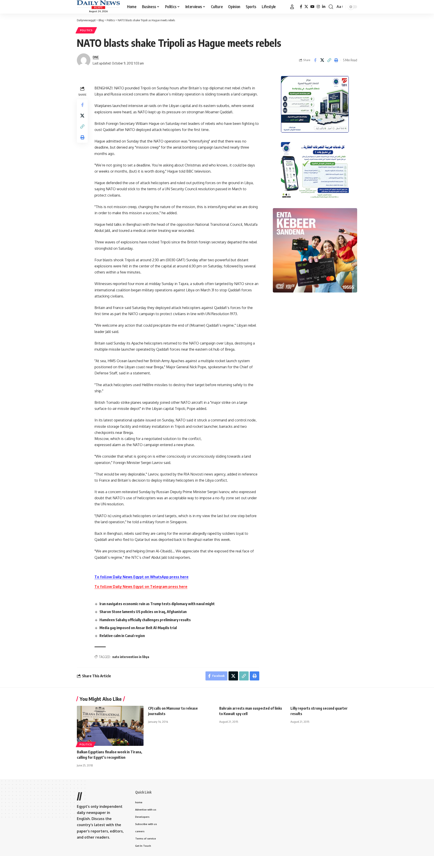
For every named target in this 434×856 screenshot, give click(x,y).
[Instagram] (318, 7)
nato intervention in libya (130, 657)
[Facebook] (301, 7)
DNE (96, 57)
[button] (292, 7)
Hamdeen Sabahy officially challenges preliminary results (145, 620)
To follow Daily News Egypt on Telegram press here (140, 586)
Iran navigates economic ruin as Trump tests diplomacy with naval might (157, 604)
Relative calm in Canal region (122, 635)
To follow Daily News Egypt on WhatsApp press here (141, 577)
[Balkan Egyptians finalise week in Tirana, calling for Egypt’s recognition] (110, 726)
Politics (86, 30)
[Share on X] (322, 60)
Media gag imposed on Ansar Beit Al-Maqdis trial (138, 627)
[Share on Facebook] (315, 60)
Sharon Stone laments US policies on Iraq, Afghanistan (143, 611)
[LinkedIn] (323, 7)
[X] (306, 7)
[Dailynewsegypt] (98, 4)
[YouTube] (312, 7)
